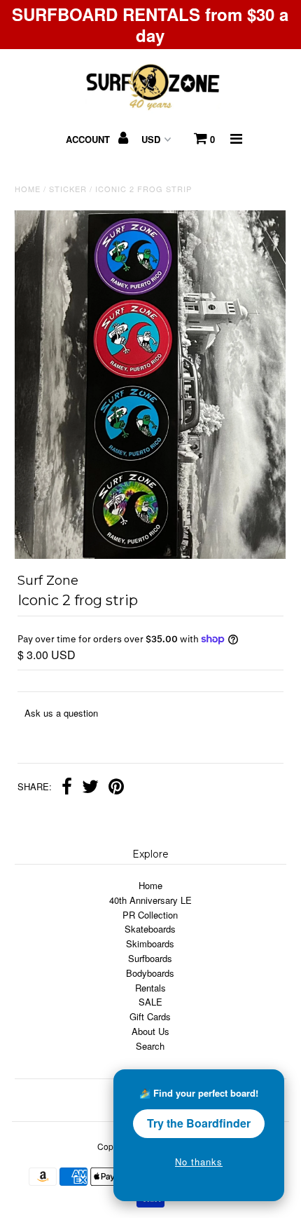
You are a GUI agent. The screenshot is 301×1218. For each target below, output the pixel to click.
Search (150, 1046)
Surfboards (150, 958)
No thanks (199, 1161)
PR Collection (150, 914)
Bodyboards (150, 973)
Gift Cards (150, 1016)
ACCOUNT (89, 139)
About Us (150, 1031)
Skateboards (150, 928)
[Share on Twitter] (90, 788)
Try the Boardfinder (199, 1123)
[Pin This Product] (116, 788)
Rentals (150, 987)
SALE (150, 1001)
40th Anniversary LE (150, 900)
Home (28, 188)
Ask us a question (61, 712)
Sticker (68, 188)
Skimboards (150, 943)
